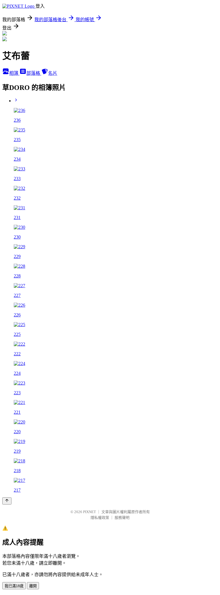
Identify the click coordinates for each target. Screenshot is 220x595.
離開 (33, 586)
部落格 (33, 73)
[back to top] (6, 501)
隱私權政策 (100, 517)
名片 (52, 73)
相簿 (14, 73)
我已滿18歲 (14, 586)
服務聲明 (122, 517)
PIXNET (89, 512)
